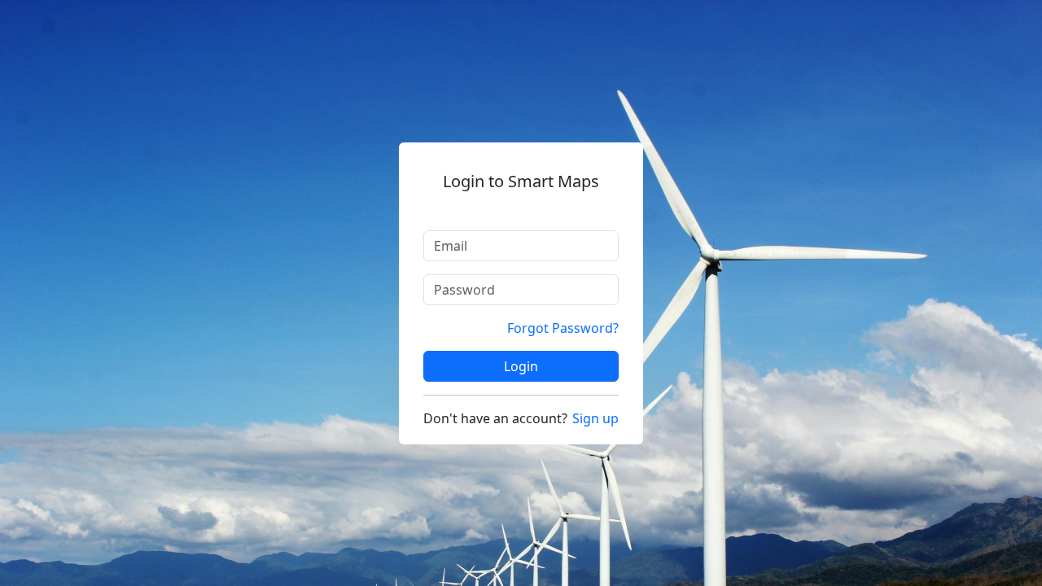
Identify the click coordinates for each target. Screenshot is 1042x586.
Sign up (595, 418)
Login (521, 366)
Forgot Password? (563, 328)
